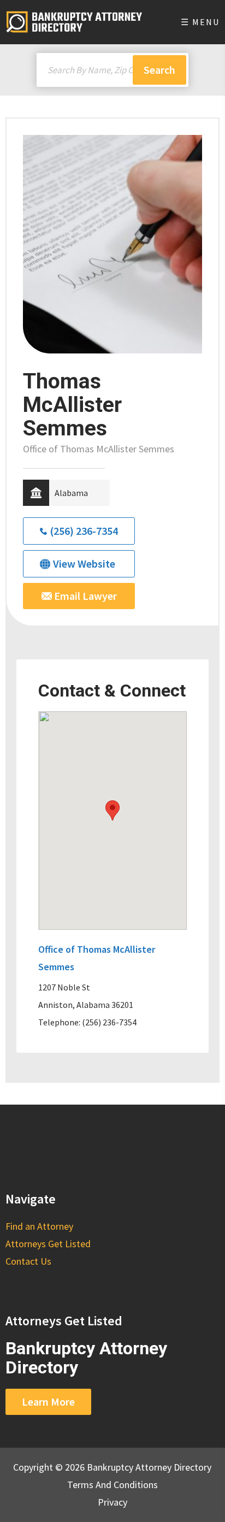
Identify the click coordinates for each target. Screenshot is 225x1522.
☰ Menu (200, 21)
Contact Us (28, 1261)
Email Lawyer (84, 596)
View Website (84, 563)
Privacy (112, 1502)
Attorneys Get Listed (48, 1243)
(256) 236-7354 (84, 531)
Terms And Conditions (112, 1484)
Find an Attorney (39, 1226)
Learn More (48, 1401)
